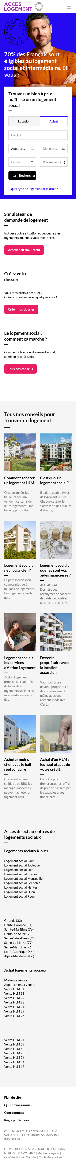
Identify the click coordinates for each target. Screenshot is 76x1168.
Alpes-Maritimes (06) (19, 956)
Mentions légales (48, 1153)
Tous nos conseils (20, 369)
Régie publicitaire (16, 1120)
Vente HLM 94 (14, 1007)
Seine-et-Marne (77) (18, 942)
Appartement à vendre (19, 984)
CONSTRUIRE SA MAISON (39, 1135)
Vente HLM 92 (14, 998)
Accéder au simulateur (24, 250)
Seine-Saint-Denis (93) (20, 938)
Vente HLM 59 (14, 1011)
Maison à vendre (15, 980)
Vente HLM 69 (14, 1044)
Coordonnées (14, 1112)
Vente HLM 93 (14, 1002)
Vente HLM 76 (14, 1057)
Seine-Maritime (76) (18, 947)
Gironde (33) (13, 920)
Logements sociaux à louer (26, 850)
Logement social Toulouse (22, 865)
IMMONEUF (12, 1139)
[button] (22, 148)
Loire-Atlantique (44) (19, 951)
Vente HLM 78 (14, 1053)
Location (24, 121)
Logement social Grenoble (22, 883)
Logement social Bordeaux (22, 874)
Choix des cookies (50, 1157)
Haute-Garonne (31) (18, 925)
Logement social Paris (19, 861)
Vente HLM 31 (14, 989)
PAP (49, 1130)
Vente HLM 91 (14, 1040)
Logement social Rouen (20, 896)
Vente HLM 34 (14, 1062)
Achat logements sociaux (25, 970)
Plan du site (12, 1097)
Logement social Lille (18, 870)
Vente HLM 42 (14, 1049)
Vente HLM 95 (14, 1016)
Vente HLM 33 (14, 993)
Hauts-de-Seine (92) (18, 934)
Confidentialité (14, 1157)
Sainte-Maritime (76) (19, 929)
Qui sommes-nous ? (18, 1105)
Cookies (31, 1157)
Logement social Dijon (19, 892)
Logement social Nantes (21, 887)
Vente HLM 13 (14, 1066)
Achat (53, 121)
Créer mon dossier (21, 309)
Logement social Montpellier (24, 878)
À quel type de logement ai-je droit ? (33, 189)
